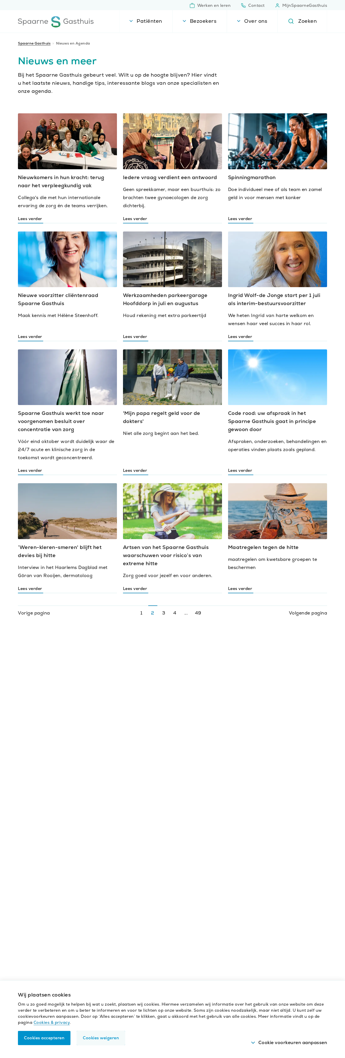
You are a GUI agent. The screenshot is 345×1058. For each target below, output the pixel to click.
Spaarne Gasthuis (34, 43)
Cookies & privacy (52, 1022)
